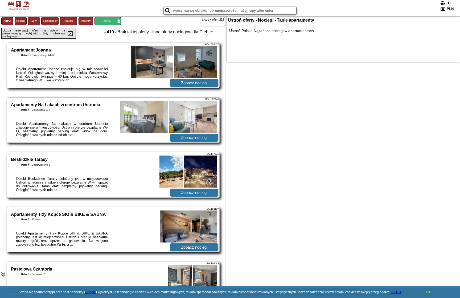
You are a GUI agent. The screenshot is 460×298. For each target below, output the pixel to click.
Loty (34, 20)
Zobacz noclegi (194, 83)
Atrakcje (68, 20)
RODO (396, 292)
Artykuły (86, 20)
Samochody (50, 20)
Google (90, 292)
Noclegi (20, 20)
